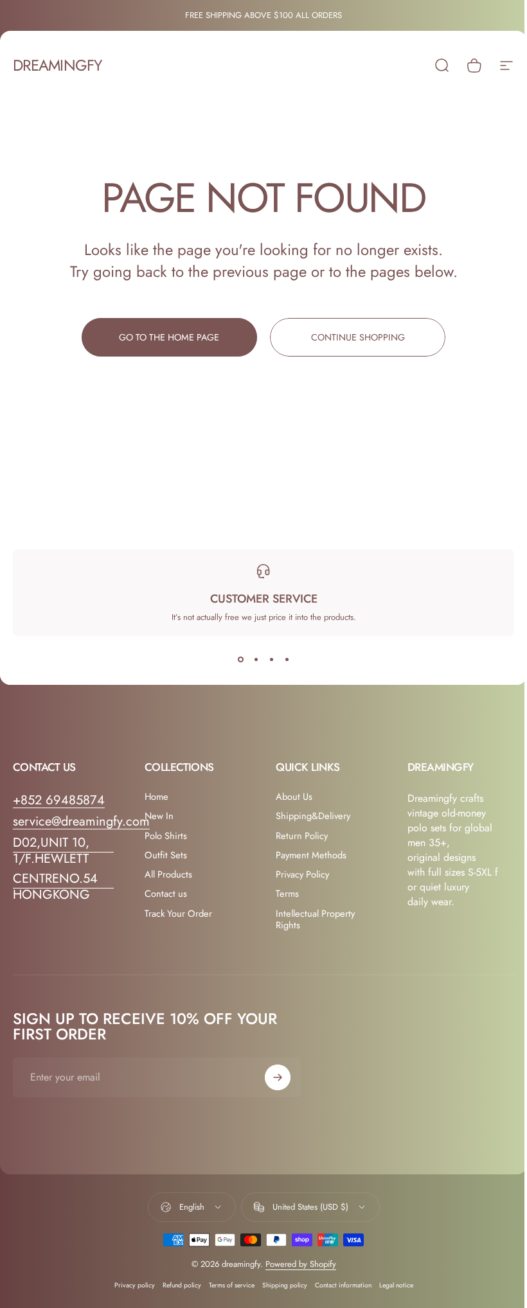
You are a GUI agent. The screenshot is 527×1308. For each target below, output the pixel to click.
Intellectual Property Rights (315, 919)
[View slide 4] (286, 659)
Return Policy (302, 836)
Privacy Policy (302, 874)
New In (159, 816)
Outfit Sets (166, 855)
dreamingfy (57, 65)
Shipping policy (284, 1285)
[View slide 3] (271, 659)
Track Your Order (178, 913)
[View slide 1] (240, 659)
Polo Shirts (166, 836)
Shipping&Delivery (313, 816)
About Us (294, 796)
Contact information (343, 1285)
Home (156, 796)
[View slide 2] (256, 659)
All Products (168, 874)
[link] (63, 851)
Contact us (166, 893)
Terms (287, 893)
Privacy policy (134, 1285)
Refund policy (182, 1285)
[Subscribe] (277, 1077)
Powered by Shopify (300, 1264)
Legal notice (396, 1285)
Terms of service (232, 1285)
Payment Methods (311, 855)
